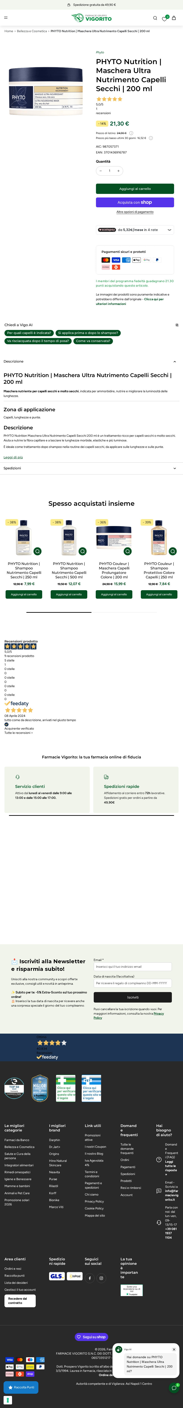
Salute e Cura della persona (17, 1156)
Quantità (103, 161)
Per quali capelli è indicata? (29, 333)
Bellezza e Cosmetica (32, 31)
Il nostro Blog (94, 1154)
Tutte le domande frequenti (127, 1149)
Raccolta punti (14, 1276)
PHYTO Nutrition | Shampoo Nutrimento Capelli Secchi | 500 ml (69, 570)
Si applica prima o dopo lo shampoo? (88, 333)
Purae (53, 1179)
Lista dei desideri (16, 1283)
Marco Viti (56, 1207)
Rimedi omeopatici (17, 1172)
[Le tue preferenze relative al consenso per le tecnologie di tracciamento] (8, 1400)
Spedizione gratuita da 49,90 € (94, 5)
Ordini (125, 1160)
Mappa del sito (95, 1215)
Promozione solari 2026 (16, 1202)
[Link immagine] (65, 1088)
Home (8, 31)
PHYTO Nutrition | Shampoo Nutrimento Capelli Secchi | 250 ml (24, 570)
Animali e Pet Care (17, 1193)
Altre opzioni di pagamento (135, 212)
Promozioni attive (92, 1137)
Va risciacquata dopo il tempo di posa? (38, 341)
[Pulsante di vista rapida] (37, 551)
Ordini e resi (12, 1269)
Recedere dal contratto (17, 1301)
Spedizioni (128, 1174)
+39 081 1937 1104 (171, 1233)
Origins (54, 1154)
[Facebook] (90, 1278)
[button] (135, 189)
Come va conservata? (93, 341)
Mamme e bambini (17, 1186)
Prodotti (126, 1181)
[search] (155, 17)
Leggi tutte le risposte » (171, 1168)
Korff (52, 1193)
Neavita (54, 1172)
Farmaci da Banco (16, 1140)
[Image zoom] (45, 91)
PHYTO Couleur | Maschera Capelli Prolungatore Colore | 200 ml (114, 570)
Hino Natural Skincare (58, 1163)
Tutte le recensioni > (18, 733)
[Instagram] (101, 1278)
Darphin (54, 1140)
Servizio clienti (30, 786)
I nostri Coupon (95, 1147)
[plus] (118, 170)
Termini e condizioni (92, 1174)
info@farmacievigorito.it (171, 1195)
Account (127, 1195)
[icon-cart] (174, 17)
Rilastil (53, 1186)
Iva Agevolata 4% (94, 1163)
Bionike (54, 1200)
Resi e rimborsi (131, 1188)
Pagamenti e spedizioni (93, 1185)
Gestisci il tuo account (20, 1290)
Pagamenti (128, 1167)
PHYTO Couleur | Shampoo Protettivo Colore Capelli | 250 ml (159, 570)
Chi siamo (91, 1194)
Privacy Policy (94, 1201)
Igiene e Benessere (17, 1179)
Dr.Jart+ (54, 1147)
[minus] (100, 170)
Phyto (100, 52)
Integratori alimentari (18, 1165)
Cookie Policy (94, 1208)
